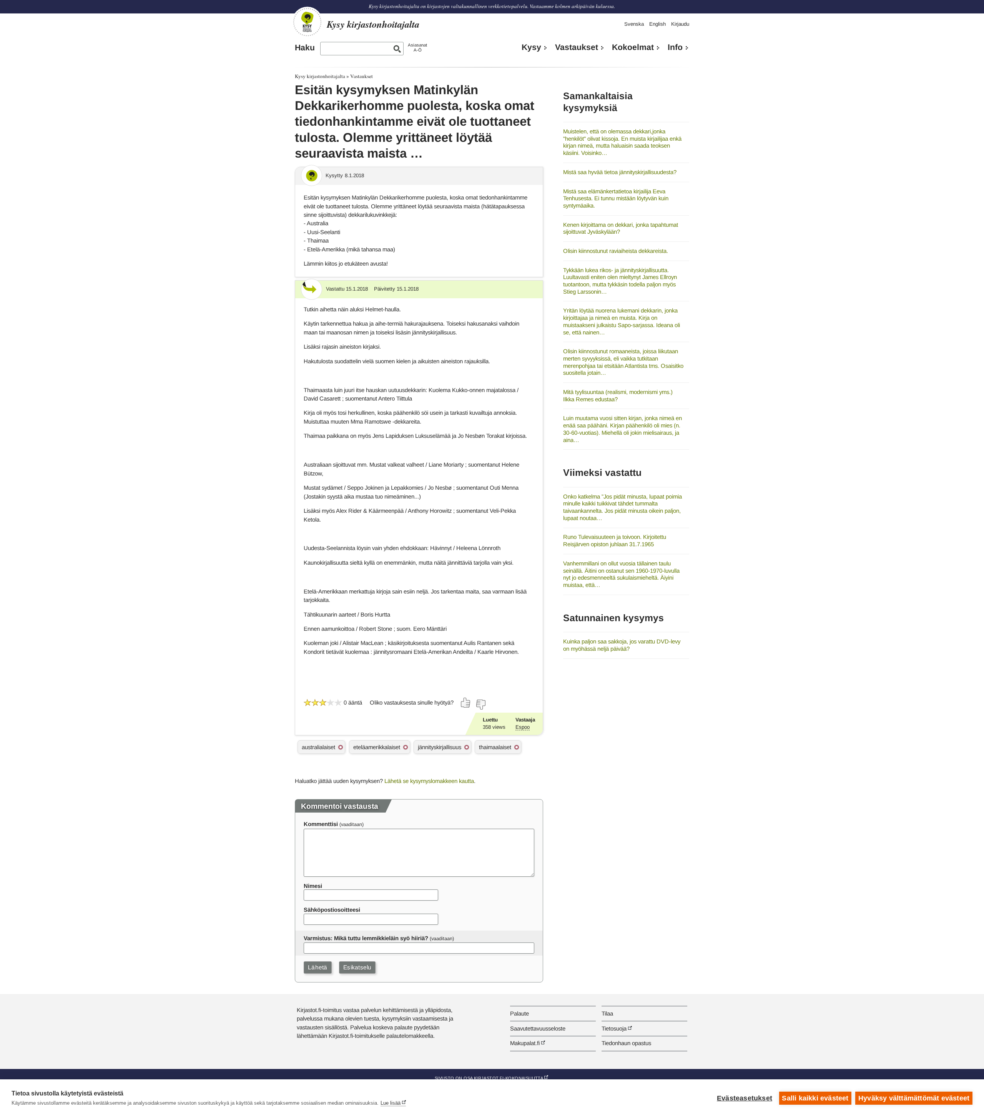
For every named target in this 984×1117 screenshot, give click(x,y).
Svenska (634, 24)
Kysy (531, 47)
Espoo (522, 727)
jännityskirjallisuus (439, 747)
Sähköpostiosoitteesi (332, 909)
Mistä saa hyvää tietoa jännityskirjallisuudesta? (619, 172)
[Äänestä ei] (480, 705)
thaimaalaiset (495, 747)
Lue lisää (391, 1103)
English (657, 24)
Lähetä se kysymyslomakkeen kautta (429, 781)
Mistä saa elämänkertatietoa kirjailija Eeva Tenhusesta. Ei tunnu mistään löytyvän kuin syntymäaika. (615, 198)
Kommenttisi (321, 824)
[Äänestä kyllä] (466, 703)
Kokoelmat (633, 47)
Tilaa (607, 1013)
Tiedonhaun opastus (626, 1043)
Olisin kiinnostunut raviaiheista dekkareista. (615, 251)
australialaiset (318, 747)
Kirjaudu (680, 24)
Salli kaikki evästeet (815, 1098)
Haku (305, 47)
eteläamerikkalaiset (376, 747)
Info (675, 47)
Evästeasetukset (744, 1098)
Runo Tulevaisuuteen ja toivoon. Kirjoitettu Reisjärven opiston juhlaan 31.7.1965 (614, 540)
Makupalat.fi (525, 1043)
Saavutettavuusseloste (537, 1028)
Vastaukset (576, 47)
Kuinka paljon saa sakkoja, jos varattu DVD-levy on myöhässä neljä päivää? (621, 645)
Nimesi (313, 886)
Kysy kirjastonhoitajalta (320, 76)
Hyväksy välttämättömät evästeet (913, 1098)
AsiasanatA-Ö (417, 47)
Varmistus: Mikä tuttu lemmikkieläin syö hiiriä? (366, 938)
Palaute (519, 1013)
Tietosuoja (614, 1028)
